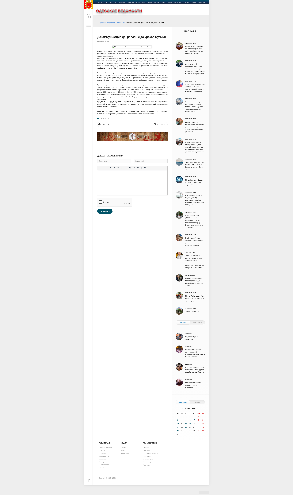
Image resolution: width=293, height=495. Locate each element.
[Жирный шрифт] (99, 167)
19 (186, 427)
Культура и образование (163, 2)
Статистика (147, 450)
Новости (190, 31)
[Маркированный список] (122, 167)
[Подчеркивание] (106, 167)
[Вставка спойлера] (141, 167)
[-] (108, 124)
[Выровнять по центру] (114, 167)
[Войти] (88, 16)
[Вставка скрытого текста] (145, 167)
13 (190, 423)
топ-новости (102, 2)
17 (178, 427)
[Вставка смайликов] (130, 167)
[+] (103, 124)
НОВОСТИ (121, 23)
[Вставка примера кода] (138, 167)
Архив (197, 402)
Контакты (201, 2)
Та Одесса (125, 453)
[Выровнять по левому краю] (111, 167)
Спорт (149, 2)
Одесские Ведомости (107, 23)
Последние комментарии (148, 458)
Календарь (183, 402)
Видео (187, 2)
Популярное (197, 322)
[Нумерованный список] (125, 167)
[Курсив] (103, 167)
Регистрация (148, 462)
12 (186, 423)
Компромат (178, 2)
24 (178, 431)
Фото (194, 2)
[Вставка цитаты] (134, 167)
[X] (99, 124)
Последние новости (150, 453)
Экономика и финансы (136, 2)
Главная (146, 447)
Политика (122, 2)
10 (178, 423)
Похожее (183, 322)
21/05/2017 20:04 (103, 41)
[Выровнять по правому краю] (117, 167)
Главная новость (105, 447)
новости (113, 2)
